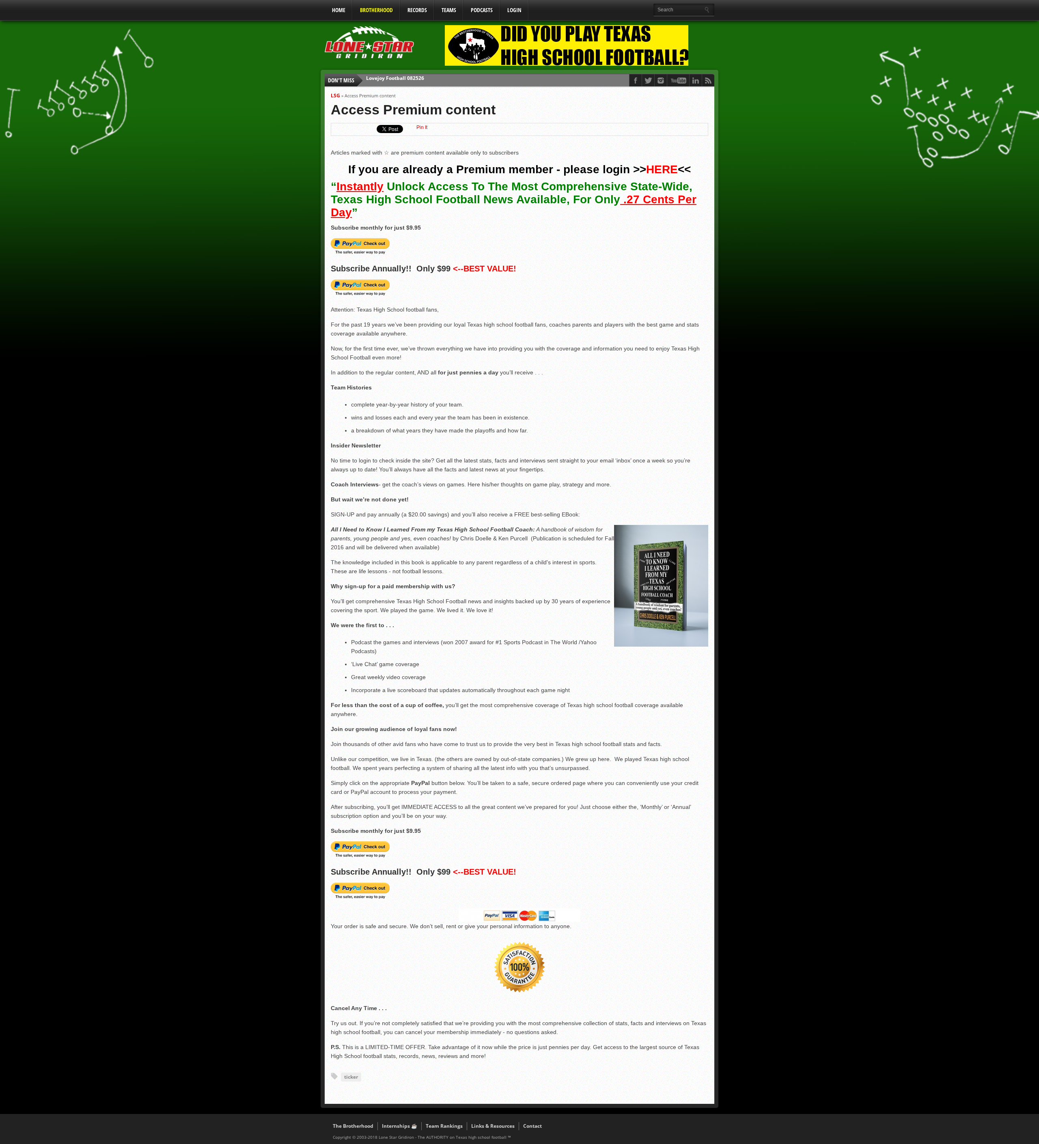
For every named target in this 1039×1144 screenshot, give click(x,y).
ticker (351, 1076)
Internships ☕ (399, 1125)
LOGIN (514, 10)
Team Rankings (444, 1125)
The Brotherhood (353, 1125)
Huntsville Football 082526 (398, 80)
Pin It (421, 127)
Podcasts (482, 10)
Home (338, 10)
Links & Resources (493, 1125)
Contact (532, 1125)
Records (417, 10)
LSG (335, 95)
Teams (449, 10)
